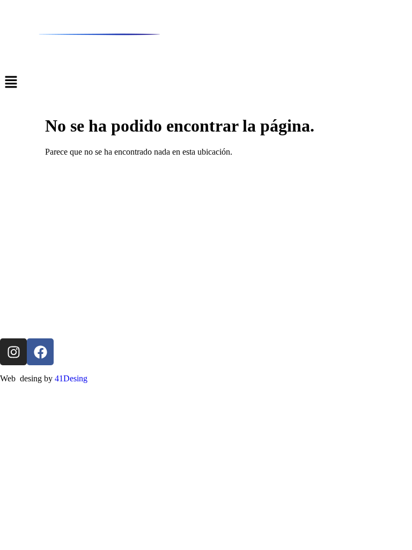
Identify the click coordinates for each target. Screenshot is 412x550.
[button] (206, 83)
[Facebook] (40, 351)
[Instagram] (13, 351)
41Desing (71, 378)
